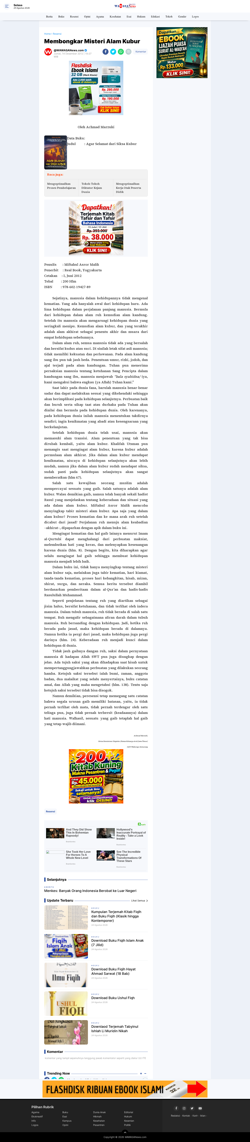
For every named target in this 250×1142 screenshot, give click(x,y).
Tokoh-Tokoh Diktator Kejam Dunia (91, 188)
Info (33, 1120)
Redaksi (175, 1115)
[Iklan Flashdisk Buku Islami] (125, 1088)
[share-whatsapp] (121, 52)
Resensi (74, 16)
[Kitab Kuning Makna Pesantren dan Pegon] (96, 776)
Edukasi (155, 16)
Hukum (141, 16)
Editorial (128, 1112)
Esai (129, 16)
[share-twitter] (113, 52)
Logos (195, 16)
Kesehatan (115, 16)
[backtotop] (125, 1133)
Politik (127, 1124)
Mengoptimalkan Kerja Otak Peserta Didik (128, 188)
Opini (87, 16)
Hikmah (97, 1116)
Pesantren (98, 1124)
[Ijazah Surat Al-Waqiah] (181, 52)
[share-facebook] (106, 52)
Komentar (140, 51)
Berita (49, 16)
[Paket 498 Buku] (96, 227)
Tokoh (168, 16)
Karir (195, 1115)
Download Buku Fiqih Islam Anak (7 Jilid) (117, 942)
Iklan (202, 1115)
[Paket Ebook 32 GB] (96, 87)
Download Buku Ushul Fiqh (113, 998)
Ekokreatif (37, 1116)
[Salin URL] (128, 52)
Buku (61, 16)
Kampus (66, 1120)
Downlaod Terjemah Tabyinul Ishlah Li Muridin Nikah (114, 1029)
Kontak (186, 1115)
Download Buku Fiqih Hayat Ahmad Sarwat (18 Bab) (113, 971)
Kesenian (129, 1120)
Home (47, 33)
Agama (100, 16)
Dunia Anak (99, 1112)
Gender (182, 16)
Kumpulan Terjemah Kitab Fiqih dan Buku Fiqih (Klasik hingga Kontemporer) (116, 916)
